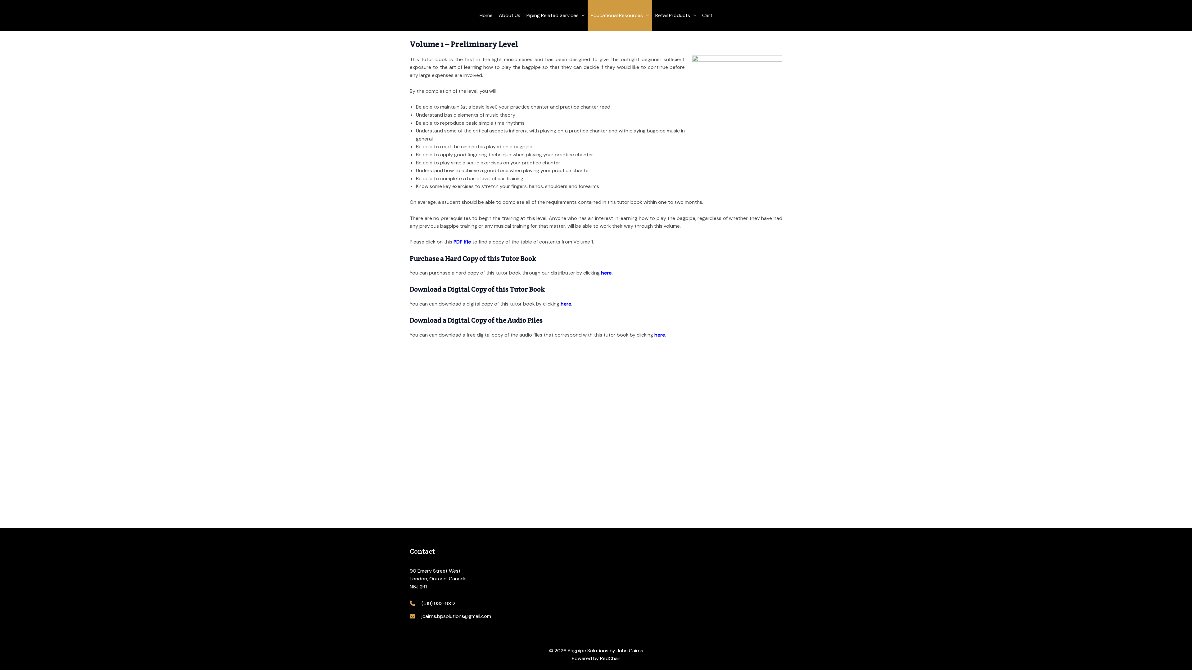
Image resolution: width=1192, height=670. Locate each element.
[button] (582, 15)
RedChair (610, 658)
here (566, 304)
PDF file (462, 242)
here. (606, 273)
